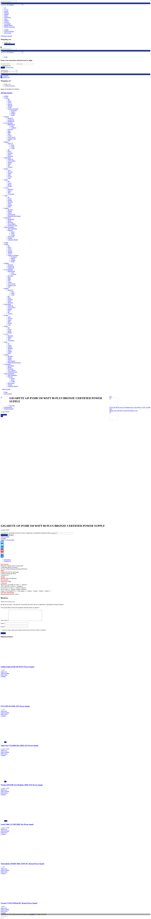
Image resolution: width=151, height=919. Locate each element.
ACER (10, 107)
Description (7, 559)
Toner (5, 19)
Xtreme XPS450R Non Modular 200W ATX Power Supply (22, 785)
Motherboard (11, 124)
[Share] (75, 556)
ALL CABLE (11, 224)
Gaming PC (11, 120)
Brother (10, 186)
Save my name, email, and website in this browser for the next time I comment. (24, 630)
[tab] (77, 559)
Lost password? (9, 67)
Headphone (11, 219)
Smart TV (10, 143)
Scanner (10, 238)
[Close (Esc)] (1, 916)
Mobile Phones (8, 25)
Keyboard (14, 110)
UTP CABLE (11, 161)
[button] (5, 77)
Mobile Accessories (9, 27)
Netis (9, 175)
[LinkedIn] (75, 547)
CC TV (6, 9)
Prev (110, 397)
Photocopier (11, 236)
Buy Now (10, 535)
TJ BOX (10, 167)
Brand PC (10, 118)
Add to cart (4, 414)
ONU (9, 164)
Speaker (6, 20)
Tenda (9, 173)
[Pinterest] (75, 550)
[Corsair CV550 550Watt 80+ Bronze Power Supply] (28, 899)
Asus (12, 126)
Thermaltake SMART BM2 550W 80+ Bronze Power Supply (22, 864)
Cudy (9, 178)
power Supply (11, 137)
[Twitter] (75, 544)
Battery (13, 112)
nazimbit (32, 914)
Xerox (9, 203)
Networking (7, 17)
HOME (6, 96)
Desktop (6, 12)
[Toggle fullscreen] (5, 916)
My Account (7, 33)
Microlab (10, 209)
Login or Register (9, 31)
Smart (12, 146)
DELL (9, 101)
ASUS (9, 102)
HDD (9, 132)
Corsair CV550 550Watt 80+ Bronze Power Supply (19, 903)
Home (6, 392)
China (13, 148)
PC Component (8, 123)
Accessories (7, 23)
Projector (6, 22)
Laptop (6, 11)
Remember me (7, 66)
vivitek (13, 235)
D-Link (10, 176)
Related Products (9, 409)
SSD (9, 134)
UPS (9, 140)
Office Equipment (9, 227)
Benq (12, 233)
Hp (8, 197)
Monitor (6, 14)
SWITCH (10, 159)
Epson (9, 184)
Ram (9, 131)
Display (13, 113)
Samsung (10, 153)
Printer (6, 16)
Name (3, 623)
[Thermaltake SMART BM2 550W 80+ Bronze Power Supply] (28, 860)
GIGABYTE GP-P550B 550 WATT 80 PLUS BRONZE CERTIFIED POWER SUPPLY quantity (28, 533)
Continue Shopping (9, 44)
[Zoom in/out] (6, 916)
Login (6, 57)
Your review (5, 620)
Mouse (9, 221)
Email (3, 626)
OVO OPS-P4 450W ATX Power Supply (15, 706)
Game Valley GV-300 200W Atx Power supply (17, 824)
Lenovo (10, 104)
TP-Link (10, 172)
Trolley (10, 213)
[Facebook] (75, 542)
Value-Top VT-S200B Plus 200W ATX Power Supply (20, 745)
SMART (10, 105)
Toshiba (10, 205)
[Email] (75, 553)
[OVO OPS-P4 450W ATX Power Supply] (16, 703)
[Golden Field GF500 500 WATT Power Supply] (16, 663)
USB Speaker (11, 214)
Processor (10, 129)
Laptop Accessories (13, 109)
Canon (9, 183)
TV (5, 8)
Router (6, 168)
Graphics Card (12, 139)
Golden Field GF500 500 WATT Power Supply (17, 667)
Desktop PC (11, 121)
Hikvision (10, 156)
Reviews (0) (7, 561)
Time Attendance (12, 228)
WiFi (9, 192)
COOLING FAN (12, 225)
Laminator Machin (13, 239)
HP (9, 99)
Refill (9, 206)
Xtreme (10, 211)
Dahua (9, 191)
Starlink (10, 162)
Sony (12, 145)
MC (9, 165)
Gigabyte (13, 127)
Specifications (8, 407)
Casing (10, 135)
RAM (12, 115)
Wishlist (6, 30)
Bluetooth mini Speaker (14, 216)
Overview (12, 405)
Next (110, 409)
